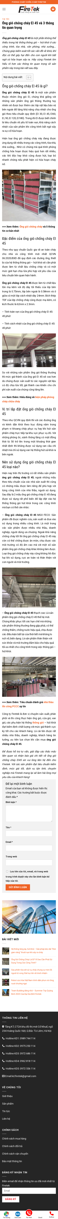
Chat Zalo (17, 1217)
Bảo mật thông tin (12, 1161)
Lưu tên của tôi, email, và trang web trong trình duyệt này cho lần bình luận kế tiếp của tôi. (27, 876)
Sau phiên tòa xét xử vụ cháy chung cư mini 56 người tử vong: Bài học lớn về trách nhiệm (31, 971)
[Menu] (4, 9)
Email (9, 842)
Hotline (51, 1217)
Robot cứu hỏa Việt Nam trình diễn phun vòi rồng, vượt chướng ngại (32, 982)
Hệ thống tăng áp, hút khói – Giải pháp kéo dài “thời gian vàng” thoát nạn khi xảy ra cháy (33, 950)
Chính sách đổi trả (12, 1146)
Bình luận (11, 802)
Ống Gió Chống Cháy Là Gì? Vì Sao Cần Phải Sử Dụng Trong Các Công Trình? (31, 961)
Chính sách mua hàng (14, 1138)
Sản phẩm (8, 1103)
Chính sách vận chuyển (15, 1153)
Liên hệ (6, 1118)
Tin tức (5, 19)
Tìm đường (6, 1217)
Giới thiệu (7, 1096)
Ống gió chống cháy (31, 226)
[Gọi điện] (29, 1213)
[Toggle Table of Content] (27, 77)
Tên (8, 827)
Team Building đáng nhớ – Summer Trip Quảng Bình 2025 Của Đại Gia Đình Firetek (32, 992)
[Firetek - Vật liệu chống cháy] (29, 9)
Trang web (11, 856)
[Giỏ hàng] (53, 9)
